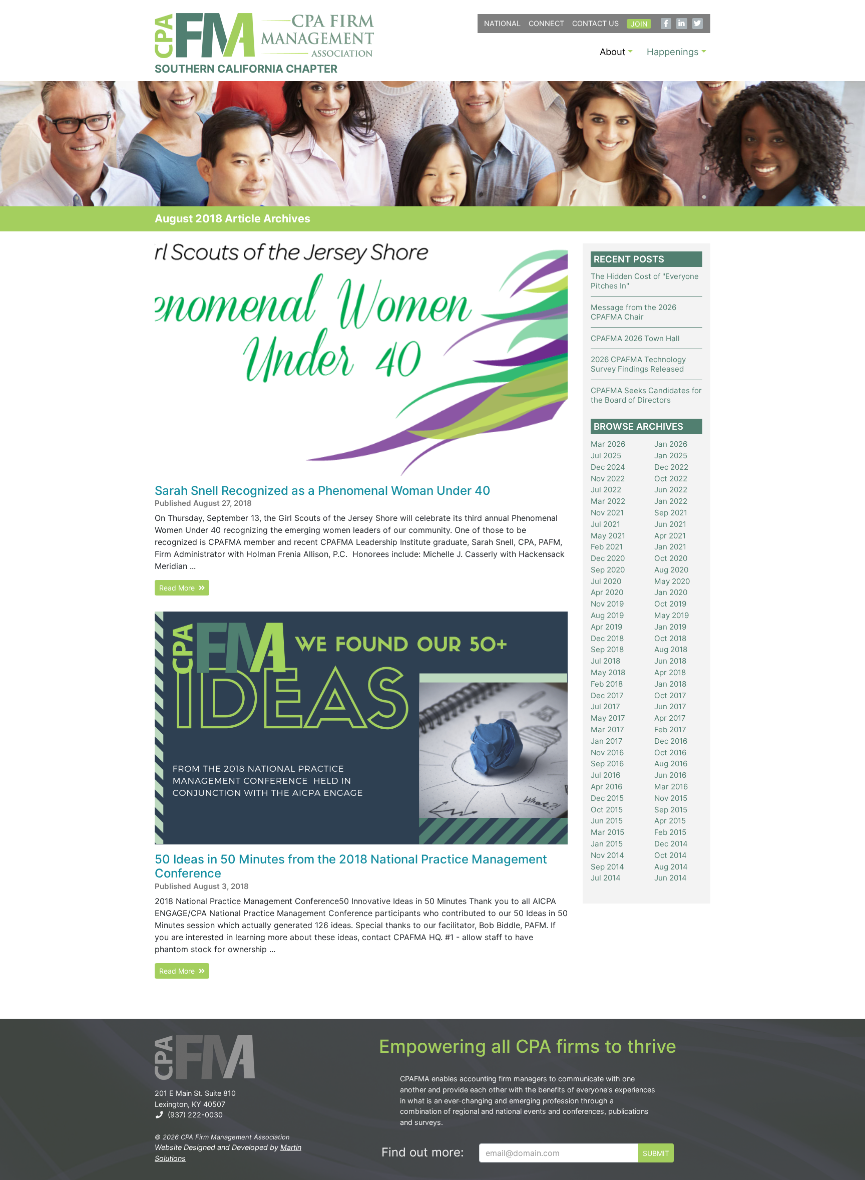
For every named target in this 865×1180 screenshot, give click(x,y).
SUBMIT (656, 1153)
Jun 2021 (670, 524)
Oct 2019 (670, 604)
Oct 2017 (670, 695)
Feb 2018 (607, 684)
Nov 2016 (607, 752)
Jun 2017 (670, 706)
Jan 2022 (670, 501)
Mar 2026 (608, 444)
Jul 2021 (605, 524)
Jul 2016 (605, 775)
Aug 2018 (670, 649)
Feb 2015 (670, 832)
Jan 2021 (670, 546)
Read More (179, 587)
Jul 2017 (605, 706)
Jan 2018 (670, 684)
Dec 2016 (670, 741)
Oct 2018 (670, 638)
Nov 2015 (670, 798)
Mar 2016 (671, 786)
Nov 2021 (607, 512)
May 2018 (608, 672)
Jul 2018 (605, 661)
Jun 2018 (670, 661)
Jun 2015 (607, 820)
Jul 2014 (606, 877)
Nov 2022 (608, 478)
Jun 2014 (670, 877)
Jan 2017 (607, 741)
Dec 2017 (607, 695)
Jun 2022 (670, 489)
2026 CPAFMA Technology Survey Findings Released (638, 364)
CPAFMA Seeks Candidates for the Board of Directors (646, 395)
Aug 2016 (670, 763)
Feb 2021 (607, 546)
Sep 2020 (608, 569)
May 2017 (608, 718)
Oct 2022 (670, 478)
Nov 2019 (607, 604)
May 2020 (672, 581)
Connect (546, 23)
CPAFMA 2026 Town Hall (635, 338)
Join (639, 24)
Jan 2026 (670, 444)
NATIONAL (502, 23)
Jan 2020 (670, 592)
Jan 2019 (670, 627)
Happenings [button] (673, 51)
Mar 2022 (608, 501)
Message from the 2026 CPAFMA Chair (633, 312)
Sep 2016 (607, 763)
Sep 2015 (670, 809)
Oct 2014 (670, 855)
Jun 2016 (670, 775)
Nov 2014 (607, 855)
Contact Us (595, 23)
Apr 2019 (606, 627)
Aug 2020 (671, 569)
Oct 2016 (670, 752)
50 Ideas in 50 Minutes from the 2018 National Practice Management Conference (351, 866)
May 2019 (671, 615)
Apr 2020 (607, 592)
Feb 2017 (670, 729)
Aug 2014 (671, 866)
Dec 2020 (608, 558)
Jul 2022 (606, 489)
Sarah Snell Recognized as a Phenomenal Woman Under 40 (323, 490)
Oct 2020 (670, 558)
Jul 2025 (606, 455)
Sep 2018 (607, 649)
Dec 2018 (607, 638)
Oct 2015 (607, 809)
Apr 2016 (606, 786)
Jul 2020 (606, 581)
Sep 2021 (670, 512)
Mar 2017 (607, 729)
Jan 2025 (670, 455)
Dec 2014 (671, 843)
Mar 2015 (607, 832)
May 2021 (608, 535)
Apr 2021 (670, 535)
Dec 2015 (607, 798)
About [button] (613, 51)
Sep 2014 (607, 866)
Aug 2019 (607, 615)
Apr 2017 (670, 718)
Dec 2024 (608, 467)
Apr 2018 (670, 672)
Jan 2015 (607, 843)
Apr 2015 (670, 820)
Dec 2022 (671, 467)
